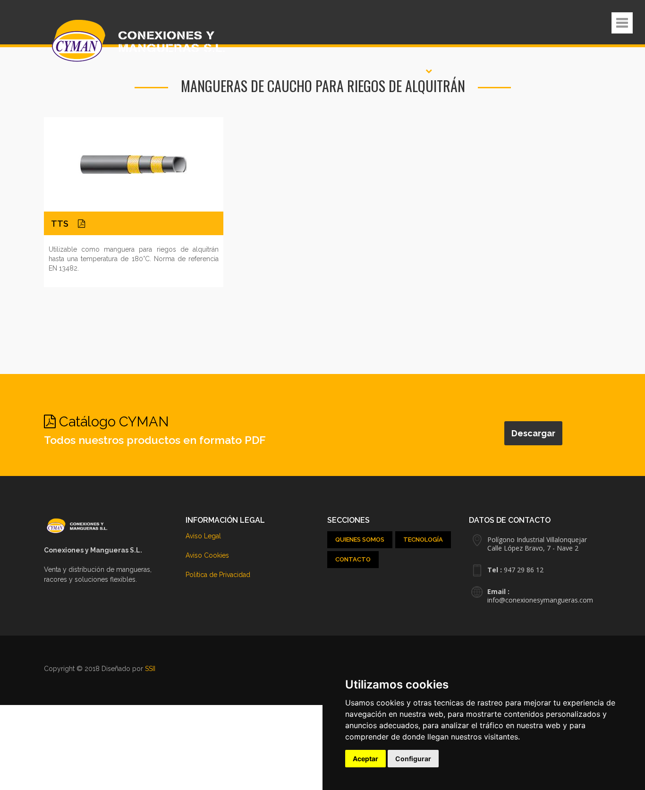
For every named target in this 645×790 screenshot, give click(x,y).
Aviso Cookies (207, 555)
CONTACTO (353, 558)
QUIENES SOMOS (359, 539)
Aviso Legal (203, 535)
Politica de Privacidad (218, 574)
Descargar (529, 432)
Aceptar (365, 759)
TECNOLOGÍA (423, 539)
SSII (150, 668)
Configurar (413, 759)
